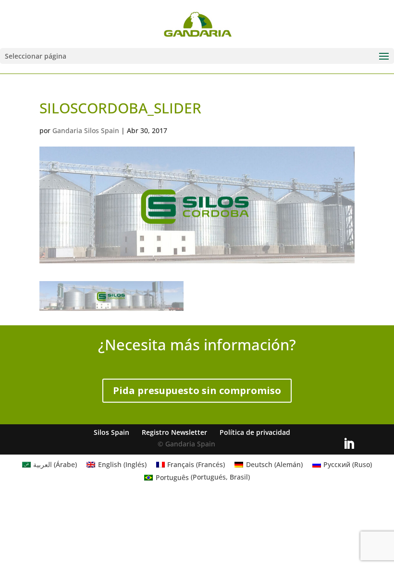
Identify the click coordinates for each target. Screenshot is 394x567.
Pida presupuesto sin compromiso (197, 390)
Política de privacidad (255, 432)
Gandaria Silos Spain (85, 130)
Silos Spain (111, 432)
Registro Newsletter (174, 432)
